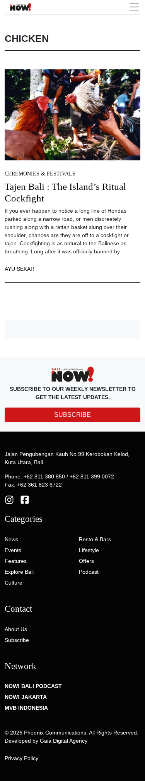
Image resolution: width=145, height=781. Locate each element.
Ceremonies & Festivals (40, 174)
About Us (16, 629)
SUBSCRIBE (72, 414)
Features (16, 561)
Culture (13, 583)
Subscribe (17, 640)
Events (13, 550)
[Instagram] (9, 499)
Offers (86, 561)
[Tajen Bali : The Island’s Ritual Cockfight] (72, 115)
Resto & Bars (95, 539)
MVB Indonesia (26, 708)
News (11, 539)
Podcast (89, 572)
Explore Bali (19, 572)
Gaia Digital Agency (63, 741)
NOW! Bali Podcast (33, 686)
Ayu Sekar (19, 269)
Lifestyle (89, 550)
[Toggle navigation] (134, 7)
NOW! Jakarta (26, 697)
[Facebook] (24, 499)
